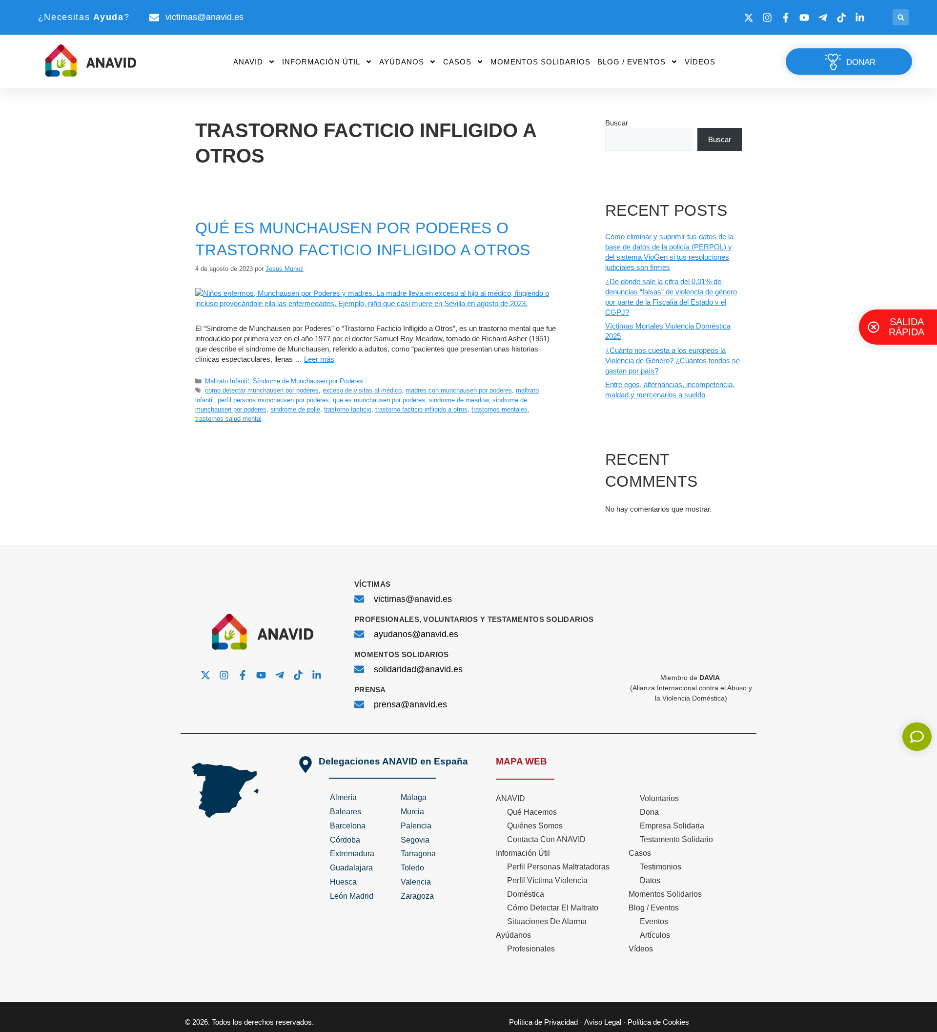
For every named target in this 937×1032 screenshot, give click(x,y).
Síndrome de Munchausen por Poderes (308, 381)
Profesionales (531, 949)
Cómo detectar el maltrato (552, 908)
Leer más (319, 359)
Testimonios (660, 867)
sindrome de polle (295, 409)
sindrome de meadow (459, 400)
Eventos (654, 921)
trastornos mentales (499, 409)
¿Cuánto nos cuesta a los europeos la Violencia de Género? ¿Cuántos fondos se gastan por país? (672, 360)
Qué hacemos (532, 812)
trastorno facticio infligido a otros (421, 409)
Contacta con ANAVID (546, 839)
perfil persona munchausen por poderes (273, 400)
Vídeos (700, 62)
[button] (901, 17)
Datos (650, 880)
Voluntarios (659, 798)
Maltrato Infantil (227, 381)
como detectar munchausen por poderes (262, 390)
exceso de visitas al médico (362, 390)
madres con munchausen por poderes (459, 390)
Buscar (616, 123)
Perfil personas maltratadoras (558, 867)
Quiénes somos (535, 826)
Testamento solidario (676, 839)
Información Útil (321, 62)
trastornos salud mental (228, 418)
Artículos (655, 935)
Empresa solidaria (672, 826)
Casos (457, 62)
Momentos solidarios (540, 62)
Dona (649, 812)
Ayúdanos (401, 62)
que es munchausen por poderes (379, 400)
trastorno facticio (347, 409)
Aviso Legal (602, 1022)
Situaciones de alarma (547, 921)
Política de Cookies (658, 1022)
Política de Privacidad (543, 1022)
